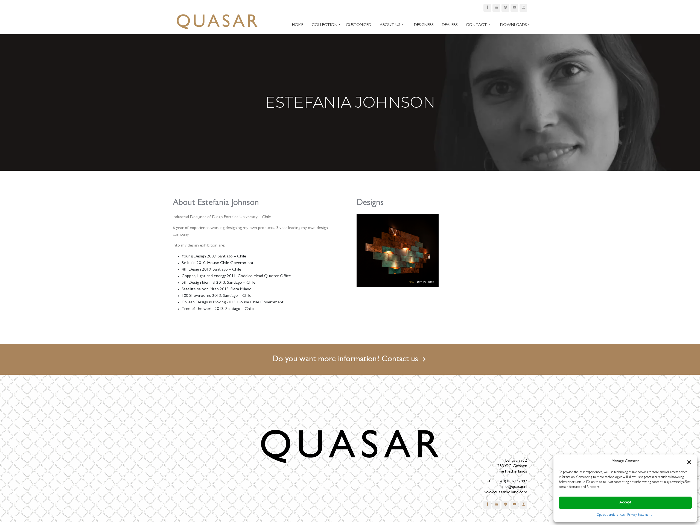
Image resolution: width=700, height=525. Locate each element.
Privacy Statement (639, 515)
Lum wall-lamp (425, 282)
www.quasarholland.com (506, 492)
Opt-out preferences (611, 515)
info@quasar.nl (514, 487)
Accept (625, 503)
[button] (689, 461)
